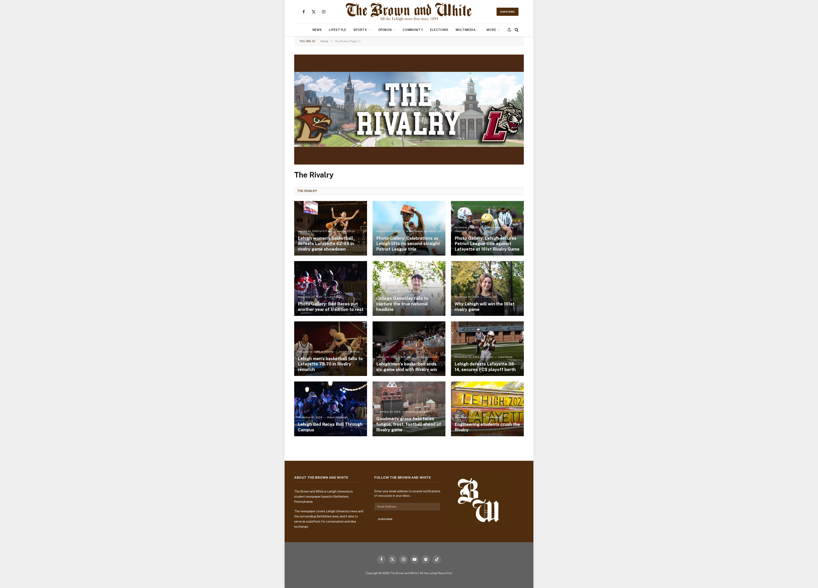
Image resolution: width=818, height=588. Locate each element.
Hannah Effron (346, 231)
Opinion (385, 30)
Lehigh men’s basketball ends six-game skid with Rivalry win (406, 366)
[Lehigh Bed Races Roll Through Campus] (330, 408)
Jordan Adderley (349, 351)
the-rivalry (307, 191)
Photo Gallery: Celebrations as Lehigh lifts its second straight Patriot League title (408, 244)
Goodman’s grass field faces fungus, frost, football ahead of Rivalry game (408, 424)
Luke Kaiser (334, 296)
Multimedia (466, 30)
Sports (360, 30)
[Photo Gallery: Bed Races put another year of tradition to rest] (330, 288)
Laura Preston (493, 417)
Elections (439, 30)
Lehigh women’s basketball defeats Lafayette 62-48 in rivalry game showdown (326, 244)
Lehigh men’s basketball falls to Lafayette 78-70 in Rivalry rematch (330, 364)
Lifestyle (337, 30)
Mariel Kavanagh (337, 417)
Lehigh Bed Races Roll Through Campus (330, 427)
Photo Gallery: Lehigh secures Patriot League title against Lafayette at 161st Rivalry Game (487, 244)
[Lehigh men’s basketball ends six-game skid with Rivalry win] (409, 348)
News (317, 30)
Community (413, 30)
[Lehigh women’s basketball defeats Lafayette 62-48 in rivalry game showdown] (330, 228)
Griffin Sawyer (414, 231)
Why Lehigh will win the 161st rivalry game (484, 306)
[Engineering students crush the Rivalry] (487, 408)
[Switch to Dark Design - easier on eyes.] (509, 30)
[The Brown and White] (408, 11)
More (491, 30)
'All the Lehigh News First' (435, 573)
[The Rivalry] (409, 163)
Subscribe (507, 11)
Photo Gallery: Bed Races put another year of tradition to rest (330, 306)
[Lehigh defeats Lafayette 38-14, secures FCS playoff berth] (487, 348)
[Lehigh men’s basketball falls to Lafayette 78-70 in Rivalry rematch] (330, 348)
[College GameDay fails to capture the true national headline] (409, 288)
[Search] (516, 30)
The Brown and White (403, 573)
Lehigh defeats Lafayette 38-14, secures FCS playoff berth (485, 366)
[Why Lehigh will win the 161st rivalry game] (487, 288)
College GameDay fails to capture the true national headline (402, 304)
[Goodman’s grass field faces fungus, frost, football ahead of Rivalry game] (409, 408)
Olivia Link (435, 231)
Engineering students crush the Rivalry (487, 427)
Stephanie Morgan (417, 411)
